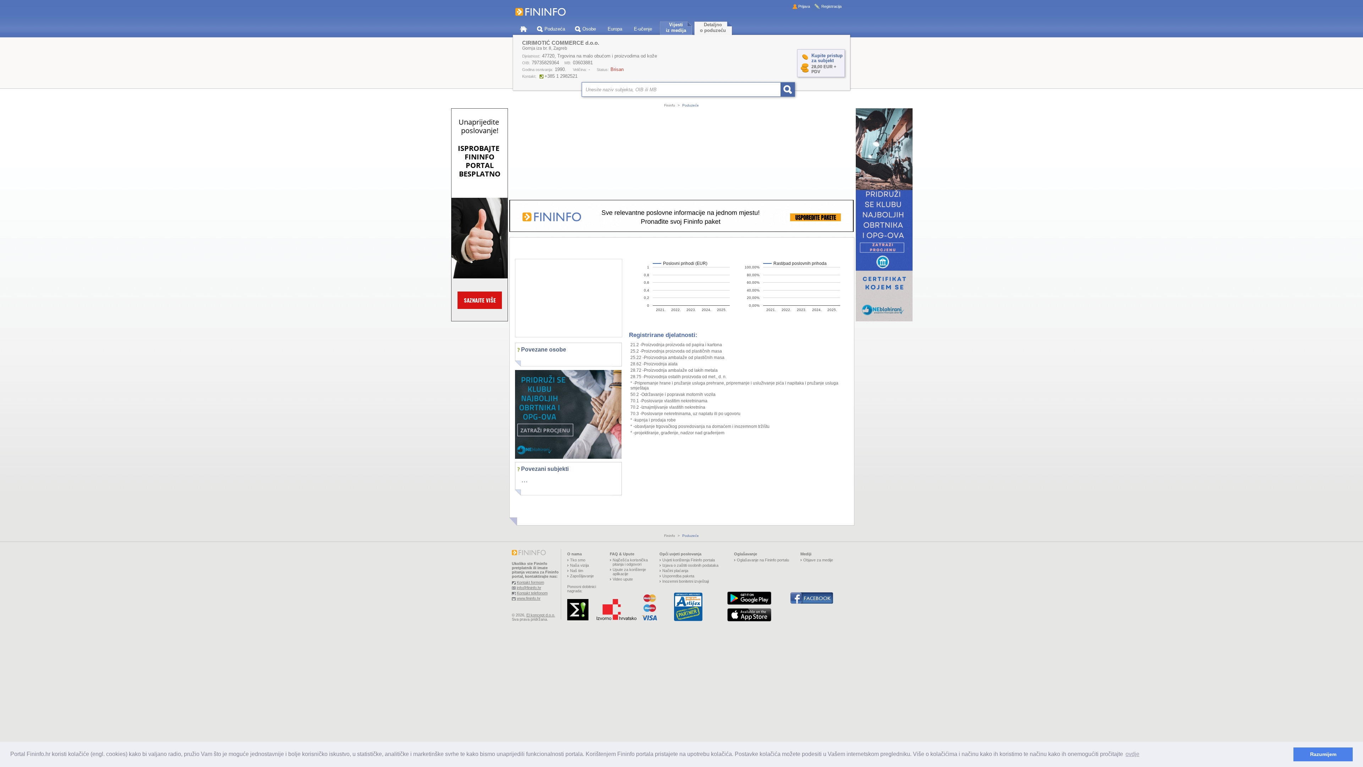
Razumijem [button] (1323, 754)
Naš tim (576, 571)
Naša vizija (579, 565)
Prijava (804, 6)
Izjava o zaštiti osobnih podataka (690, 565)
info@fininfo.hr (529, 588)
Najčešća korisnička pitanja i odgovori (630, 562)
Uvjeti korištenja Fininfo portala (688, 560)
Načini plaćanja (675, 571)
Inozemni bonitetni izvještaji (685, 581)
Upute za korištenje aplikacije (629, 571)
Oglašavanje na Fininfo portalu (763, 560)
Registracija (831, 6)
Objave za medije (818, 560)
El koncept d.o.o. (540, 615)
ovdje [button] (1132, 754)
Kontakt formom (530, 582)
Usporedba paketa (678, 576)
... (524, 480)
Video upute (623, 579)
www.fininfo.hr (529, 598)
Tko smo (577, 560)
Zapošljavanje (582, 576)
